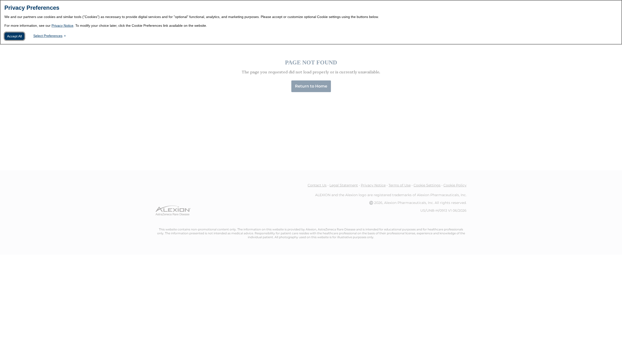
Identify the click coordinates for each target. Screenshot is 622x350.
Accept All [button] (14, 36)
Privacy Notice (62, 25)
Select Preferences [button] (47, 36)
